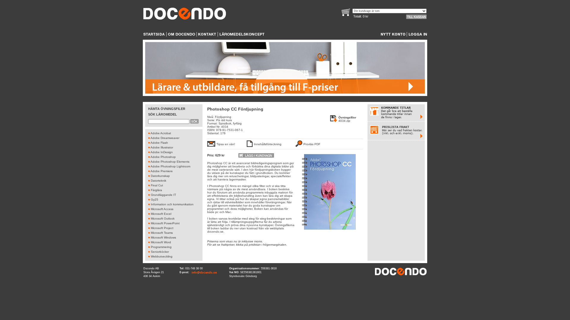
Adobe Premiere (162, 171)
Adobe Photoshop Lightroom (170, 166)
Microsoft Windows (163, 237)
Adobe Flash (159, 142)
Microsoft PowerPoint (165, 223)
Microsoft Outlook (163, 218)
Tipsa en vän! (225, 144)
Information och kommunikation (172, 204)
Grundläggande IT (163, 194)
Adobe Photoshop (163, 157)
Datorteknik (158, 180)
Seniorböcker (160, 251)
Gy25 (154, 199)
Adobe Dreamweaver (165, 138)
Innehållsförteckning (267, 144)
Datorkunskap (160, 175)
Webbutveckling (161, 256)
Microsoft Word (161, 242)
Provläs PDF (311, 144)
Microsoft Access (162, 209)
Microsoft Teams (162, 232)
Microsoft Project (162, 228)
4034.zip (344, 120)
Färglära (156, 190)
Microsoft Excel (161, 213)
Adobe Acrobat (161, 133)
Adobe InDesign (162, 152)
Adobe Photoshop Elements (170, 161)
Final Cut (157, 185)
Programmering (161, 247)
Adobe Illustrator (162, 147)
